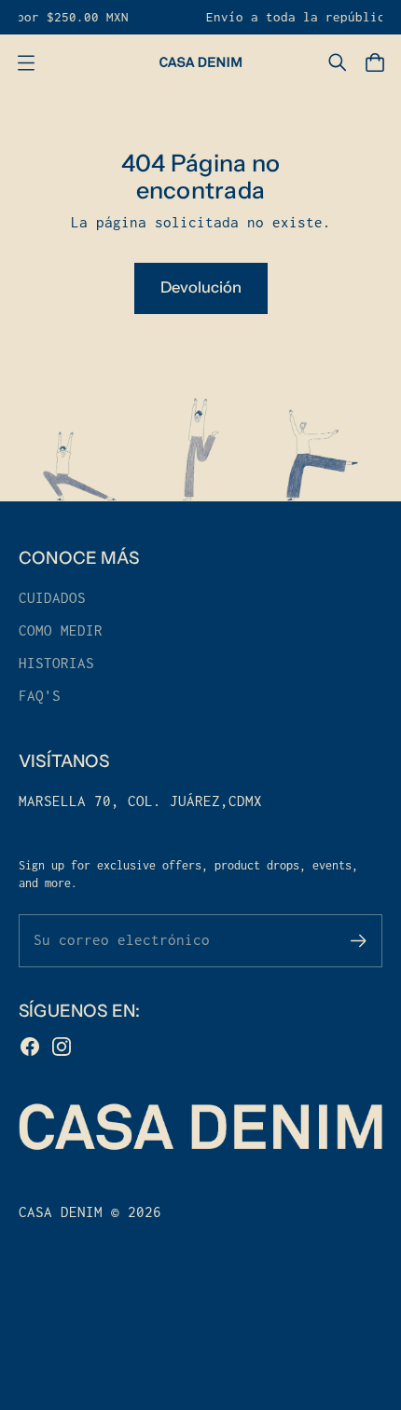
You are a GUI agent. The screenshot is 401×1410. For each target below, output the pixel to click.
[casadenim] (200, 62)
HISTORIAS (56, 663)
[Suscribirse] (358, 940)
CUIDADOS (52, 598)
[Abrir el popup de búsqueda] (337, 62)
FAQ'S (40, 696)
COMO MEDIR (61, 630)
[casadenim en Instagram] (61, 1046)
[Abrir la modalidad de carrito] (375, 62)
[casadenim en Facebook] (30, 1046)
